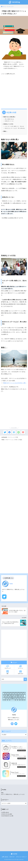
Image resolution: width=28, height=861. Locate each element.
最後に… (5, 131)
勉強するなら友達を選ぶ (9, 116)
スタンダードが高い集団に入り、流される (14, 126)
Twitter (4, 599)
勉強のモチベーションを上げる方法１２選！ (14, 383)
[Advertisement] (14, 91)
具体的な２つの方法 (8, 124)
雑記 (7, 673)
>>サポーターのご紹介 (6, 814)
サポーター (12, 856)
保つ (17, 439)
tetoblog (15, 2)
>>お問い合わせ (5, 812)
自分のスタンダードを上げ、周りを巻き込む (15, 128)
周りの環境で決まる (9, 119)
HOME (14, 854)
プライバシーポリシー (21, 856)
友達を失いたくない (9, 121)
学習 (17, 437)
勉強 (21, 439)
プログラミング (8, 668)
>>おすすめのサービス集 (7, 815)
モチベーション (10, 439)
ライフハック (11, 437)
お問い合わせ (20, 673)
